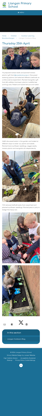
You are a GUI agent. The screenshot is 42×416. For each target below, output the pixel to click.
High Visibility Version (11, 358)
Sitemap (9, 360)
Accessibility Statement (28, 358)
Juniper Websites (29, 355)
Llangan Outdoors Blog (27, 38)
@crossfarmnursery (21, 75)
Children (14, 36)
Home (4, 36)
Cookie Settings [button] (30, 360)
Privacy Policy (19, 360)
